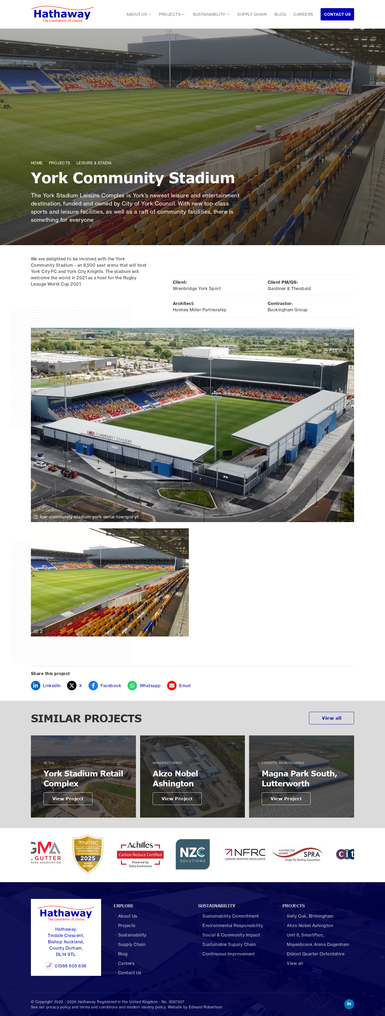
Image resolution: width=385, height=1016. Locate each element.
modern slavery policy (146, 1007)
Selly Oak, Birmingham (310, 916)
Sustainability (212, 14)
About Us (140, 14)
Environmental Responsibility (232, 925)
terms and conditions (99, 1007)
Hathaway (87, 1002)
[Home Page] (62, 14)
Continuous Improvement (228, 953)
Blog (280, 14)
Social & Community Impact (231, 935)
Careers (303, 14)
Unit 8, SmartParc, (305, 935)
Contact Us (337, 14)
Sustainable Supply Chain (229, 944)
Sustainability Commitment (230, 916)
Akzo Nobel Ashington (310, 925)
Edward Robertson (205, 1007)
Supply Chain (252, 14)
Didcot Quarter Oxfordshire (315, 953)
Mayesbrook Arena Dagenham (318, 944)
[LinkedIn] (349, 1004)
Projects (173, 14)
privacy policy (58, 1007)
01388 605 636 (71, 965)
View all (331, 718)
